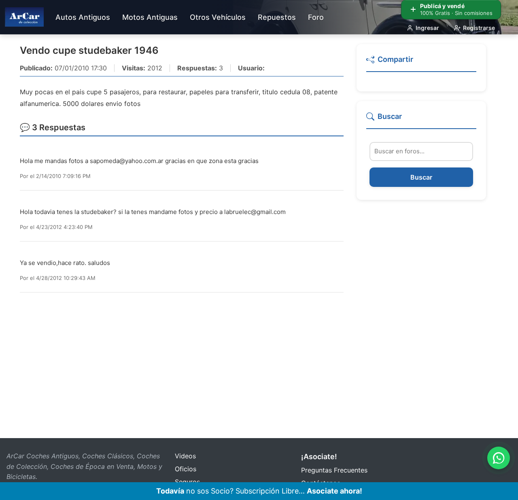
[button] (421, 63)
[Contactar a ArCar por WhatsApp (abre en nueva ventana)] (498, 458)
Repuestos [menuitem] (277, 17)
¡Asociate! (319, 456)
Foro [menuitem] (316, 17)
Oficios (185, 469)
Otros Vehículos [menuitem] (218, 17)
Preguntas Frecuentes (334, 470)
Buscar (421, 177)
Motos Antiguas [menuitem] (150, 17)
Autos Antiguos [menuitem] (82, 17)
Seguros (187, 482)
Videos (185, 456)
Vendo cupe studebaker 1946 (89, 50)
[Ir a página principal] (24, 17)
